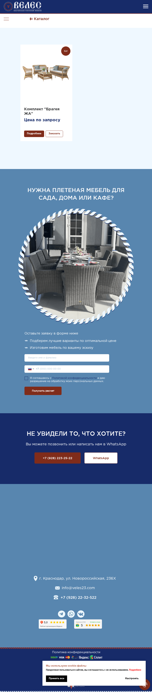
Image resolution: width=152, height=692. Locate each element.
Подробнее (135, 670)
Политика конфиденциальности (76, 652)
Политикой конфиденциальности (74, 378)
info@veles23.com (78, 588)
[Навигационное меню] (145, 6)
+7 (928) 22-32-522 (78, 597)
